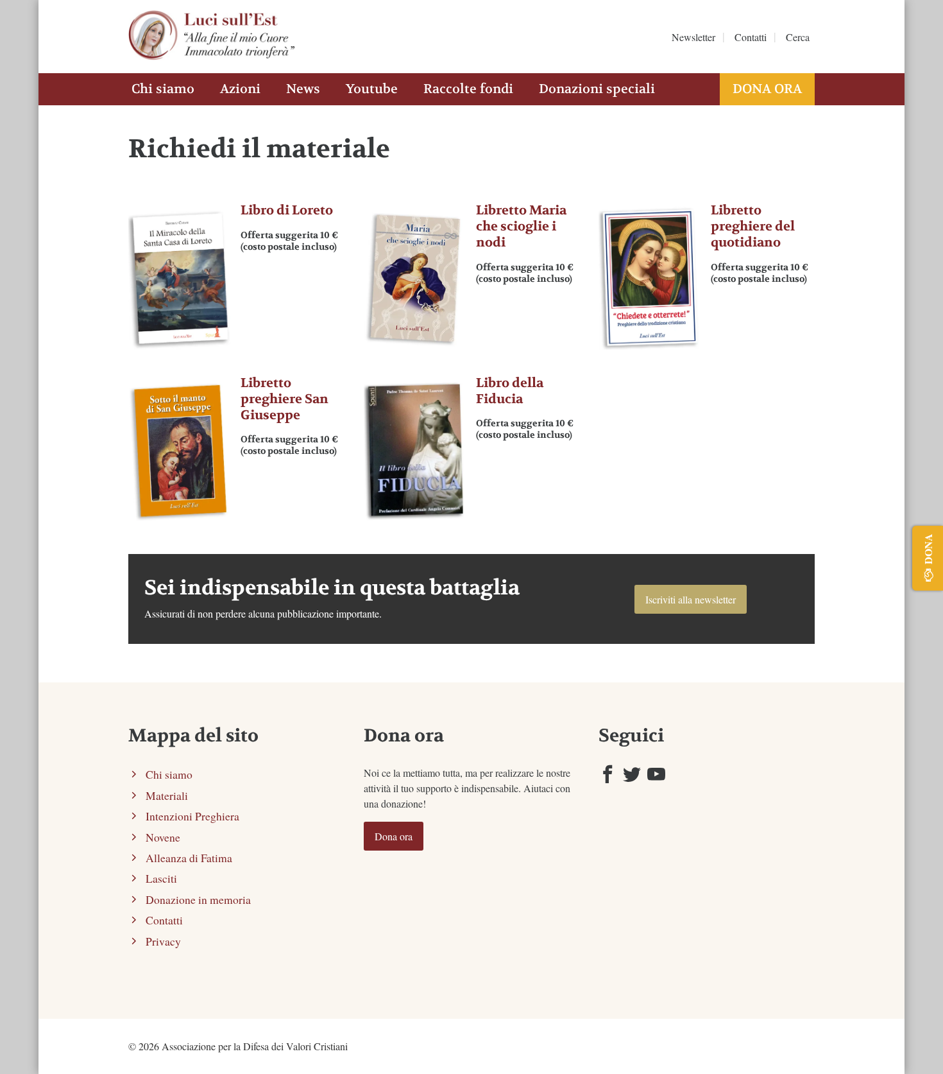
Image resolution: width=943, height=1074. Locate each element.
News (303, 89)
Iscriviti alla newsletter (690, 599)
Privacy (163, 941)
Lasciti (161, 878)
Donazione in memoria (198, 899)
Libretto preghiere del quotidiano (753, 226)
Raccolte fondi (468, 89)
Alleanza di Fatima (189, 857)
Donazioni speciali (597, 89)
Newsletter (693, 37)
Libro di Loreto (287, 210)
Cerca (798, 37)
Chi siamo (163, 89)
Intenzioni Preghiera (192, 816)
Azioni (240, 89)
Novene (163, 837)
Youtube (372, 89)
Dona (928, 548)
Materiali (167, 795)
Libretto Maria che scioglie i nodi (521, 226)
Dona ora (767, 89)
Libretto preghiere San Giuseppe (284, 399)
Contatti (751, 37)
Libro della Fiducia (509, 391)
